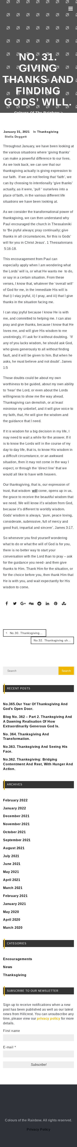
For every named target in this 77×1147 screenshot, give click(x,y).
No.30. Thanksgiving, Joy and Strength (27, 633)
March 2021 (13, 888)
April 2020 (11, 919)
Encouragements (17, 959)
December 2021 (16, 816)
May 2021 (11, 872)
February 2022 (15, 800)
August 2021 (14, 848)
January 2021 (14, 904)
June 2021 (12, 864)
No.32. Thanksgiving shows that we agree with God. (54, 640)
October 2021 (14, 832)
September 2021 (17, 840)
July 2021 (11, 856)
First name (11, 1031)
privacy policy (48, 1018)
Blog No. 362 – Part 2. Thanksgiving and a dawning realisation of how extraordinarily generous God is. (37, 721)
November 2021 (16, 824)
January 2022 (14, 808)
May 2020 (11, 912)
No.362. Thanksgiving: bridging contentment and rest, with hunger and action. (38, 764)
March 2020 (13, 927)
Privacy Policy (38, 1129)
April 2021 (11, 880)
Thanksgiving (48, 131)
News (7, 967)
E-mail (9, 1047)
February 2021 (15, 896)
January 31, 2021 (16, 131)
